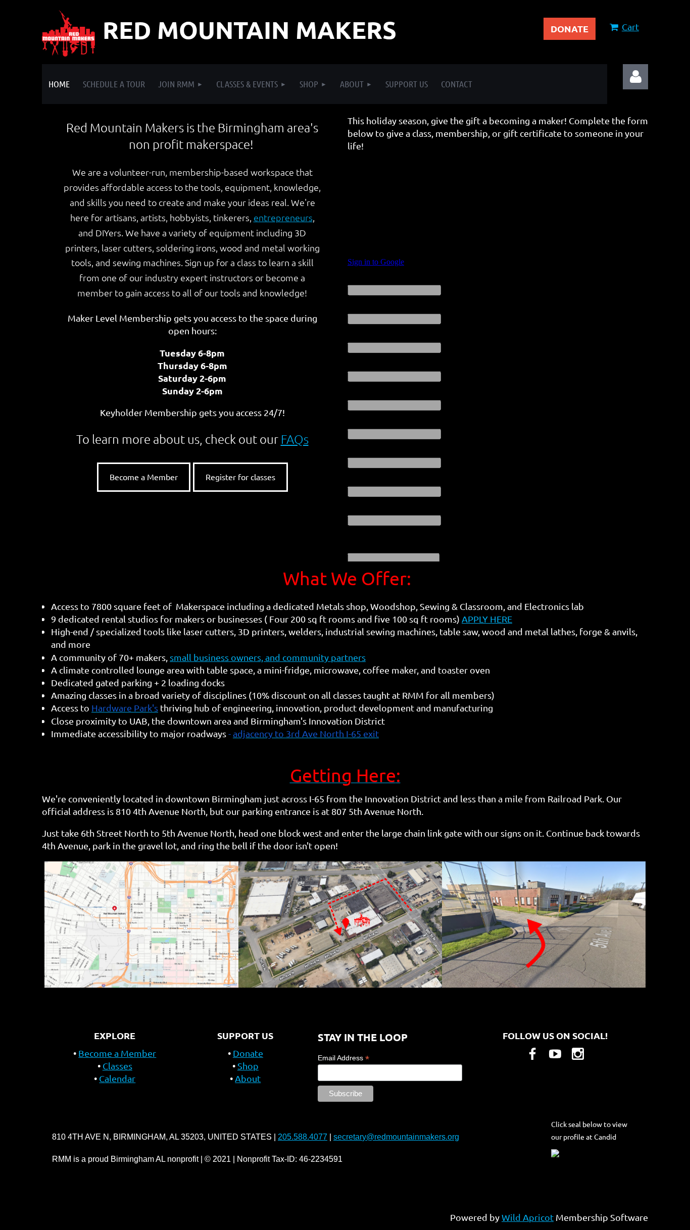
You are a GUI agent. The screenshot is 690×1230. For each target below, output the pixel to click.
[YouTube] (555, 1054)
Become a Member (144, 477)
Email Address (343, 1058)
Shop (248, 1065)
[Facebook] (532, 1054)
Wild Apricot (528, 1217)
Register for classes (240, 477)
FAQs (295, 438)
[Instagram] (578, 1054)
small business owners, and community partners (268, 657)
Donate (248, 1053)
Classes (117, 1065)
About (248, 1078)
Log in (635, 76)
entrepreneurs (283, 217)
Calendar (117, 1078)
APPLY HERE (487, 618)
